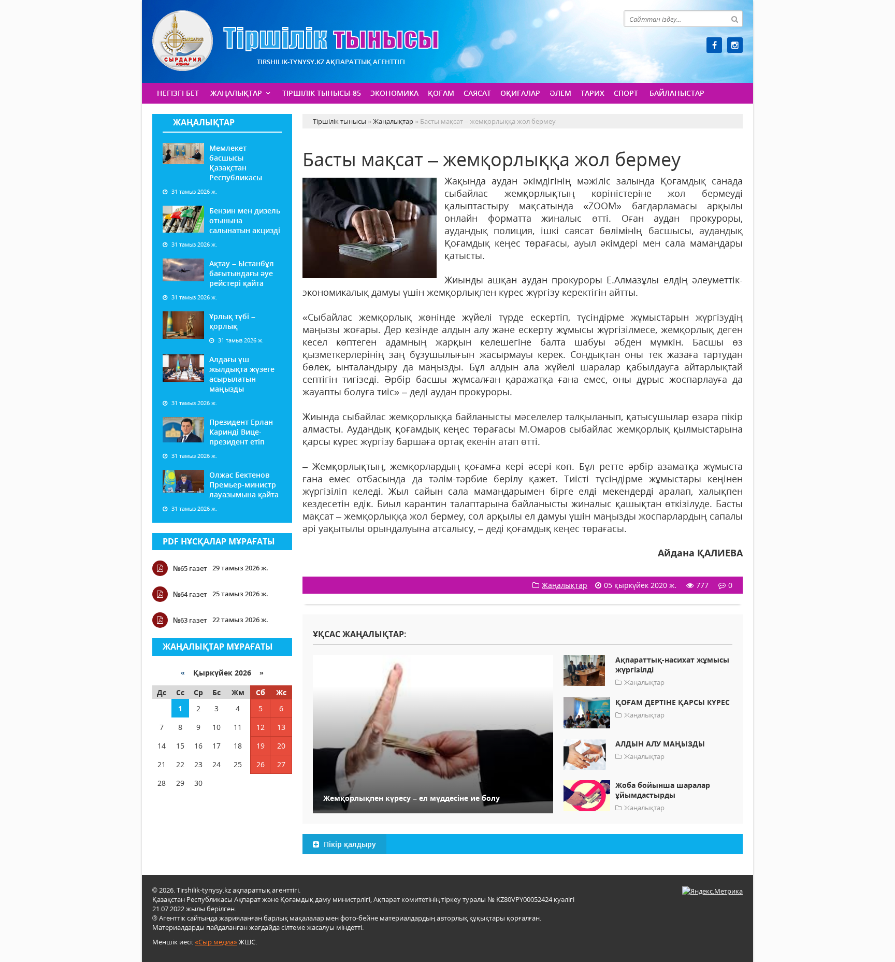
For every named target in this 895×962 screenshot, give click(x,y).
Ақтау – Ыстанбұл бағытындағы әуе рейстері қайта (241, 273)
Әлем (560, 93)
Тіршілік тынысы (295, 40)
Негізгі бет (178, 93)
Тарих (592, 93)
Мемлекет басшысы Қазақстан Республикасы (235, 162)
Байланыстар (676, 93)
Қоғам (441, 93)
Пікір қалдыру (349, 844)
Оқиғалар (520, 93)
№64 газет (190, 594)
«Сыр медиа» (216, 941)
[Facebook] (714, 45)
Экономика (394, 93)
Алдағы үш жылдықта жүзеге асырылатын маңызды (242, 374)
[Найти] (734, 18)
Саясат (477, 93)
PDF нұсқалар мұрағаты (219, 541)
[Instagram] (735, 45)
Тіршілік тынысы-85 (321, 93)
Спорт (626, 93)
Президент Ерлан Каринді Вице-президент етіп (241, 432)
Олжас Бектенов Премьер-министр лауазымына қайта (244, 484)
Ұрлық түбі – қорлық (232, 321)
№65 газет (190, 568)
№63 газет (190, 620)
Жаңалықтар (236, 93)
